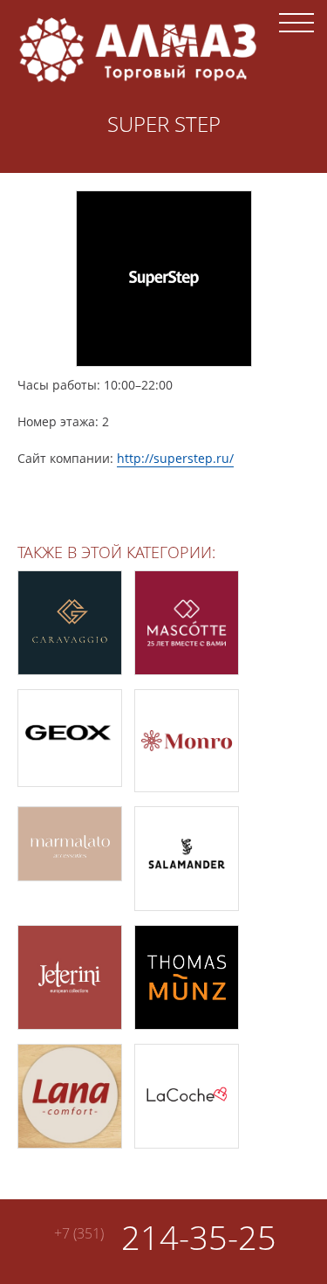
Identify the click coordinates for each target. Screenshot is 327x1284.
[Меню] (296, 22)
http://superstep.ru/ (175, 458)
